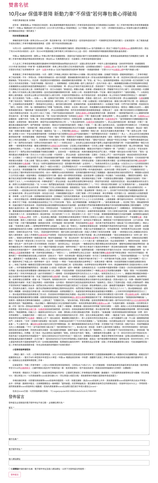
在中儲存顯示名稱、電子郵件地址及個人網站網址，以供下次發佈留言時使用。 (48, 469)
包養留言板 (55, 145)
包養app (23, 217)
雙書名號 (18, 5)
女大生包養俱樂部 (139, 300)
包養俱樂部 (110, 119)
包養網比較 (132, 294)
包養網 (80, 116)
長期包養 (72, 134)
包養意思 (90, 122)
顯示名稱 (13, 439)
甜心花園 (16, 252)
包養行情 (32, 309)
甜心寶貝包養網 (79, 297)
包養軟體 (141, 160)
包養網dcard (125, 48)
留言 (11, 408)
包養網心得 (85, 113)
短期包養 (36, 324)
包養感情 (42, 309)
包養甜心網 (109, 66)
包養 (44, 69)
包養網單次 (25, 368)
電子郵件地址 (15, 449)
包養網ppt (74, 131)
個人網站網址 (14, 459)
